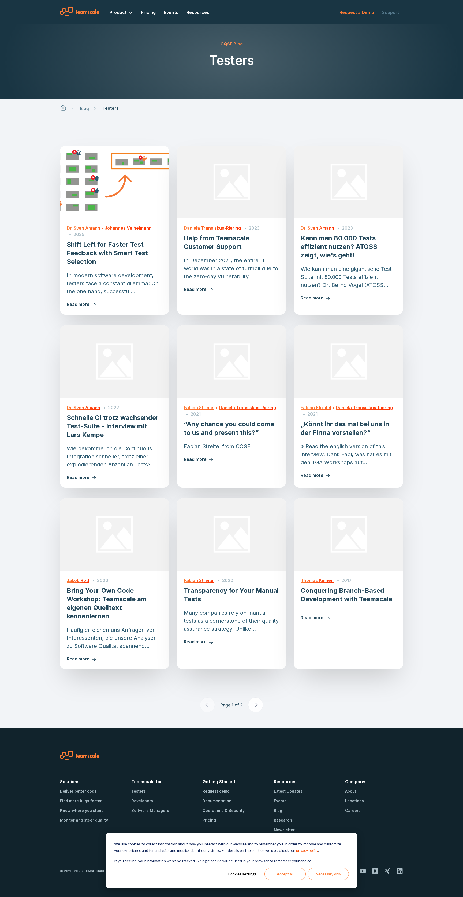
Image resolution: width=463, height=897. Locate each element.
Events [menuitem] (171, 12)
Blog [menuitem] (278, 810)
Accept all (285, 874)
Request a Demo (356, 12)
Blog (84, 108)
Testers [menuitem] (138, 791)
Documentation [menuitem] (217, 801)
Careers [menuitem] (353, 810)
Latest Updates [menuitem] (288, 791)
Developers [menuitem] (142, 801)
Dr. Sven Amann (83, 228)
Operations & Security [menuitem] (224, 810)
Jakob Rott (78, 580)
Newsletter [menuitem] (284, 829)
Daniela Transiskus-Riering (212, 228)
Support (390, 12)
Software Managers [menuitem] (150, 810)
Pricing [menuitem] (148, 12)
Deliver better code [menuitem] (78, 791)
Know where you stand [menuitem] (82, 810)
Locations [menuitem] (354, 801)
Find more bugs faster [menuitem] (81, 801)
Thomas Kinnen (317, 580)
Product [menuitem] (118, 12)
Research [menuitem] (283, 820)
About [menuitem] (350, 791)
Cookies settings (242, 874)
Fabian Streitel (199, 407)
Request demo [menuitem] (216, 791)
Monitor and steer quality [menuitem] (84, 820)
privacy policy (307, 850)
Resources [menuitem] (197, 12)
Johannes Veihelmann (128, 228)
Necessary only (328, 874)
